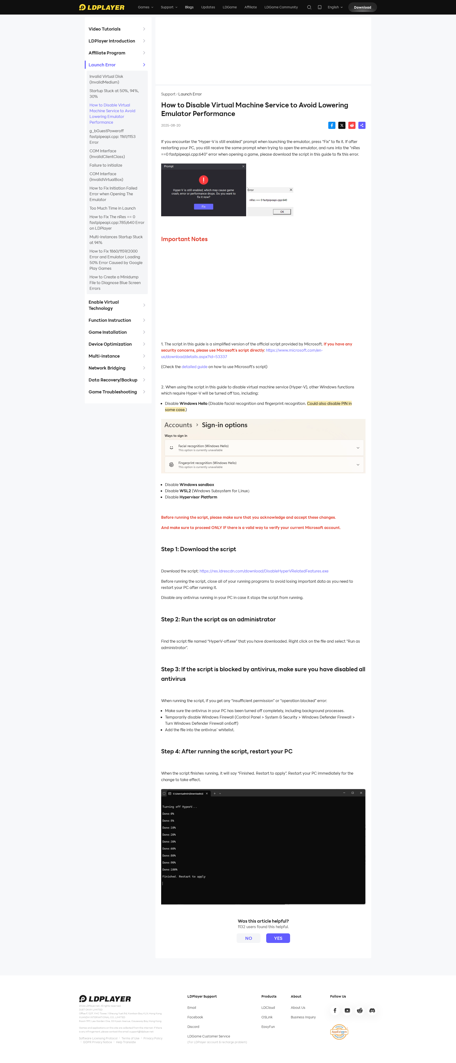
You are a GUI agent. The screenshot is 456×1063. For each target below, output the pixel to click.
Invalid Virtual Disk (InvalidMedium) (106, 79)
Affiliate (250, 7)
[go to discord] (372, 1010)
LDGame (230, 7)
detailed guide (194, 366)
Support (168, 94)
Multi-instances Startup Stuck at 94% (116, 239)
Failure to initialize (106, 165)
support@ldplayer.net (141, 1031)
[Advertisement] (263, 50)
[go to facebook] (335, 1010)
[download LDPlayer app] (319, 7)
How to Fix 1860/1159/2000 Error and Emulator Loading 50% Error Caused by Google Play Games (116, 260)
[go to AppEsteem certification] (339, 1032)
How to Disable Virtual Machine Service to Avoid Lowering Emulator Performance (112, 113)
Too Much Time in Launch (113, 208)
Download (362, 7)
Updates (208, 7)
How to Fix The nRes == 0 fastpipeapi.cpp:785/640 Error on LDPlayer (117, 222)
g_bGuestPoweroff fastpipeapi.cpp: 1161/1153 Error (113, 136)
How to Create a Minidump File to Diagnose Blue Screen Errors (115, 282)
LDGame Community (281, 7)
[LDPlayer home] (101, 7)
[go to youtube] (347, 1010)
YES (278, 938)
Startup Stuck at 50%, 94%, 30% (114, 93)
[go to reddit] (360, 1010)
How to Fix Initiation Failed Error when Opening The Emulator (113, 193)
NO (248, 938)
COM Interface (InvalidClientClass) (107, 153)
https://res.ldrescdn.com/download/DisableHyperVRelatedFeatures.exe (264, 570)
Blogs (189, 7)
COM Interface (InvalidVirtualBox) (106, 176)
